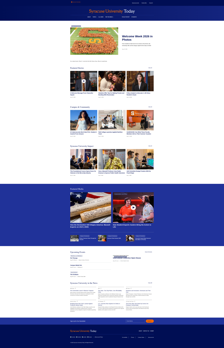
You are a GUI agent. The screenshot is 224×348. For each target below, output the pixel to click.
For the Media (109, 16)
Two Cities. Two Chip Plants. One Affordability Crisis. (110, 291)
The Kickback (74, 274)
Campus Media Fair (76, 265)
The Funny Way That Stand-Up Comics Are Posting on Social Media (137, 304)
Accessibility (124, 337)
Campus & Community (76, 26)
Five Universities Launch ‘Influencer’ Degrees (82, 290)
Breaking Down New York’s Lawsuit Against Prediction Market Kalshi (81, 304)
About (89, 16)
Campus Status (141, 337)
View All (150, 67)
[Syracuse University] (78, 3)
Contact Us (146, 330)
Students (134, 16)
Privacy (132, 337)
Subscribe (144, 3)
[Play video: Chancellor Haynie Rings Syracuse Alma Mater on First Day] (130, 238)
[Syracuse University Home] (112, 11)
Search (151, 3)
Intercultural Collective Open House (127, 258)
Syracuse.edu (135, 3)
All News (100, 16)
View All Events (148, 252)
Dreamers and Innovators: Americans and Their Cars (138, 291)
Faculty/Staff (126, 16)
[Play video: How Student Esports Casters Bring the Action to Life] (133, 207)
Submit (149, 321)
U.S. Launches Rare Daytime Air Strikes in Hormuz (109, 304)
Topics (94, 16)
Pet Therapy (73, 258)
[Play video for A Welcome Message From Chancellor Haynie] (83, 81)
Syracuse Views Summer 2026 (114, 238)
